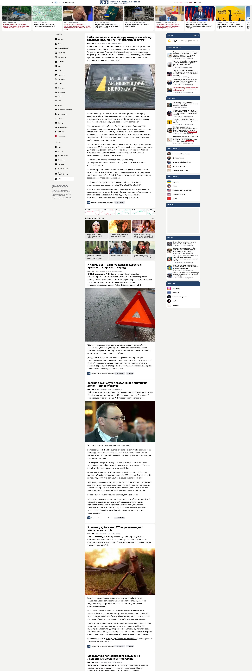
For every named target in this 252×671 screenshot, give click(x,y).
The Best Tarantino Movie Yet (119, 256)
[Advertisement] (183, 220)
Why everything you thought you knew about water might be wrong (95, 256)
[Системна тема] (56, 2)
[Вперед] (249, 19)
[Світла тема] (52, 2)
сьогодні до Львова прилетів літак (121, 638)
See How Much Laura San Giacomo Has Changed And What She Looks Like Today (143, 236)
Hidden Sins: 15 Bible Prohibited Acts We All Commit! (94, 236)
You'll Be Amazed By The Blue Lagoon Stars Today (142, 256)
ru (200, 2)
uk (195, 2)
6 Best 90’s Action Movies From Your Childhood (119, 235)
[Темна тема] (60, 2)
